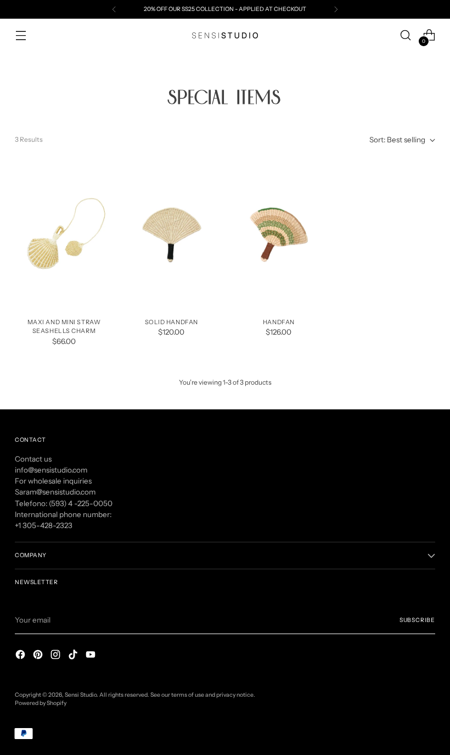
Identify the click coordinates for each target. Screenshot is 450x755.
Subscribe (417, 620)
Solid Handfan (171, 322)
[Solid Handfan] (171, 235)
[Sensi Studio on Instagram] (56, 656)
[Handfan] (279, 235)
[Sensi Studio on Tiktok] (74, 656)
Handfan (279, 322)
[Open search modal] (406, 35)
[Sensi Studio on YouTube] (91, 656)
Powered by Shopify (40, 703)
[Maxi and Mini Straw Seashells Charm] (64, 235)
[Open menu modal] (20, 35)
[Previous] (114, 9)
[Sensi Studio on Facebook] (21, 656)
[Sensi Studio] (225, 35)
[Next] (336, 9)
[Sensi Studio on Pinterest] (39, 656)
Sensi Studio (81, 694)
